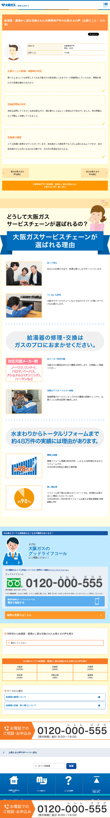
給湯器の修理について (16, 697)
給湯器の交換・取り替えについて (21, 705)
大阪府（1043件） (19, 668)
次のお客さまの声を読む (92, 173)
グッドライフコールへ (60, 570)
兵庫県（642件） (90, 668)
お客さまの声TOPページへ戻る (23, 752)
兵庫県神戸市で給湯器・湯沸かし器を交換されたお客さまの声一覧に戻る (55, 185)
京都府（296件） (55, 668)
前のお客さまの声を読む (17, 173)
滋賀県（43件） (90, 676)
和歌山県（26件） (55, 676)
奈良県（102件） (19, 676)
